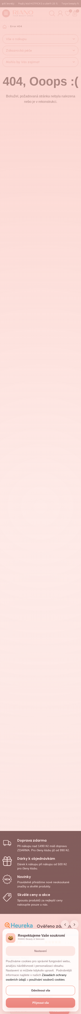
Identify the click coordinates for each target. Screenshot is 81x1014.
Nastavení (40, 951)
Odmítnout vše (40, 990)
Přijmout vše (40, 1002)
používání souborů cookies (47, 979)
